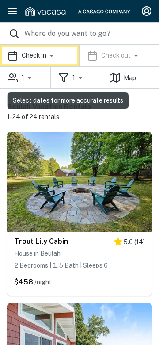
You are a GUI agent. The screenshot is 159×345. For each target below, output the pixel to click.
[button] (79, 55)
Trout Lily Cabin (41, 241)
